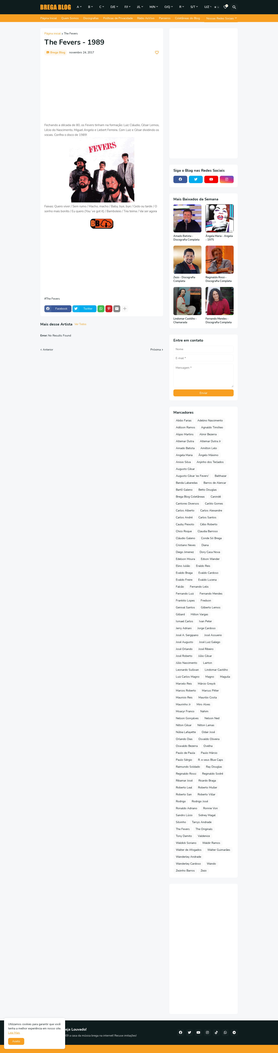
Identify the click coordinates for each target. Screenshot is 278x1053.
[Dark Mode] (216, 7)
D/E (113, 7)
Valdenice (204, 836)
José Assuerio (213, 635)
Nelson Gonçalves (187, 718)
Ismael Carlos (184, 621)
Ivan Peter (205, 621)
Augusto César (185, 469)
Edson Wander (210, 559)
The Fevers (71, 33)
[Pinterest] (108, 308)
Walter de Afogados (188, 850)
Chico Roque (184, 531)
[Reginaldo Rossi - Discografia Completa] (220, 260)
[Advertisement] (101, 89)
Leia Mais (14, 1033)
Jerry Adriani (184, 628)
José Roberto (184, 656)
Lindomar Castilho (216, 670)
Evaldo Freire (184, 580)
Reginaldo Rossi (186, 774)
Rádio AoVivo (145, 18)
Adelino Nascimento (210, 420)
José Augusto (184, 642)
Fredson (206, 600)
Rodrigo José (200, 801)
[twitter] (196, 179)
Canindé (216, 497)
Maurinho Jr (183, 704)
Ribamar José (184, 781)
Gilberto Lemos (210, 607)
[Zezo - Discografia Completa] (187, 260)
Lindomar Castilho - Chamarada (185, 320)
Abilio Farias (184, 420)
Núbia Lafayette (186, 732)
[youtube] (211, 179)
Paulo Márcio (209, 753)
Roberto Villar (206, 794)
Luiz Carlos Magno (187, 677)
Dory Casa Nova (210, 552)
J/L (138, 7)
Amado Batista (185, 448)
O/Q (167, 7)
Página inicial (52, 33)
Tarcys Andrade (201, 822)
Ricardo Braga (207, 781)
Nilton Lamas (205, 725)
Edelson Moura (185, 559)
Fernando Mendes (211, 594)
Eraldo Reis (203, 566)
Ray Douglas (214, 767)
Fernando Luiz (185, 594)
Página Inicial (48, 18)
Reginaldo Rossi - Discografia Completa (219, 279)
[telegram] (234, 1032)
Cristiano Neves (186, 545)
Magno (209, 677)
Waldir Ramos (211, 843)
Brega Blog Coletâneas (190, 497)
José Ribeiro (205, 649)
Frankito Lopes (185, 600)
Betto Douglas (207, 490)
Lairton (207, 663)
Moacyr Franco (185, 711)
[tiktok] (216, 1032)
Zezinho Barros (185, 871)
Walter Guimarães (218, 850)
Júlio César (205, 656)
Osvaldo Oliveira (208, 739)
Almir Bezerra (208, 434)
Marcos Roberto (186, 690)
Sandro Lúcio (184, 815)
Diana (205, 545)
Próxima (155, 350)
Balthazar (221, 476)
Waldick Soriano (186, 843)
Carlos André (184, 517)
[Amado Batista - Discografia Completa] (187, 218)
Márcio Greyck (207, 684)
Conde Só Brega (211, 538)
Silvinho (181, 822)
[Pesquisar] (234, 7)
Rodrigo (181, 801)
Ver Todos (80, 324)
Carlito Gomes (214, 504)
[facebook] (180, 179)
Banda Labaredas (187, 483)
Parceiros (165, 18)
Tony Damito (184, 836)
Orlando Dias (184, 739)
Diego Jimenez (185, 552)
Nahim (204, 711)
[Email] (116, 308)
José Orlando (184, 649)
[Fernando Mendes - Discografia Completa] (220, 301)
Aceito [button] (16, 1041)
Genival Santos (185, 607)
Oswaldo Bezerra (187, 746)
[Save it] (157, 52)
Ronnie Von (210, 808)
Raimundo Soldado (188, 767)
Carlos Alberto (185, 510)
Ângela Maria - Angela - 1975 (219, 238)
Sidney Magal (207, 815)
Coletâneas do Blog (187, 18)
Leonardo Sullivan (187, 670)
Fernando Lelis (199, 587)
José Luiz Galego (209, 642)
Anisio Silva (183, 462)
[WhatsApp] (100, 308)
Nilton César (184, 725)
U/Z (206, 7)
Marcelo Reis (184, 684)
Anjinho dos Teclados (210, 462)
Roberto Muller (207, 787)
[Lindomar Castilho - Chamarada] (187, 301)
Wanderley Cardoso (188, 864)
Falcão (180, 587)
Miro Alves (203, 704)
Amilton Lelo (208, 448)
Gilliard (180, 614)
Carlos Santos (207, 517)
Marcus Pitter (210, 690)
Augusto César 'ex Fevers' (192, 476)
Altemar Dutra (185, 441)
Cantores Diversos (187, 504)
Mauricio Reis (184, 697)
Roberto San (184, 794)
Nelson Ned (212, 718)
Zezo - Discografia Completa (184, 279)
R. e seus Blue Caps (210, 760)
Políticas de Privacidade (118, 18)
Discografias (91, 18)
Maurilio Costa (207, 697)
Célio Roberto (208, 524)
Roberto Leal (184, 787)
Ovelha (208, 746)
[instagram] (227, 179)
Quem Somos (70, 18)
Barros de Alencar (215, 483)
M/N (152, 7)
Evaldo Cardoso (208, 573)
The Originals (204, 829)
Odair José (208, 732)
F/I (126, 7)
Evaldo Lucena (207, 580)
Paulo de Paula (185, 753)
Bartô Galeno (184, 490)
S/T (192, 7)
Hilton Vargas (199, 614)
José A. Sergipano (187, 635)
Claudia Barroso (208, 531)
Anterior (48, 350)
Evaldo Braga (184, 573)
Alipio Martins (185, 434)
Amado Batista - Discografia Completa (186, 238)
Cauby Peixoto (185, 524)
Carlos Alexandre (211, 510)
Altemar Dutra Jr (210, 441)
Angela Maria (184, 455)
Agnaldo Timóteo (212, 427)
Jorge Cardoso (206, 628)
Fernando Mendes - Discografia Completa (219, 320)
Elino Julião (183, 566)
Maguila (225, 677)
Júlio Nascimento (186, 663)
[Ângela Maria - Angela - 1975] (220, 218)
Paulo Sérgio (184, 760)
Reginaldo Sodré (212, 774)
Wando (211, 864)
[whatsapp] (225, 1032)
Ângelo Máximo (208, 455)
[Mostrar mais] (124, 308)
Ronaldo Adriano (186, 808)
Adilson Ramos (185, 427)
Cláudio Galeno (185, 538)
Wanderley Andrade (188, 857)
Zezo (204, 871)
